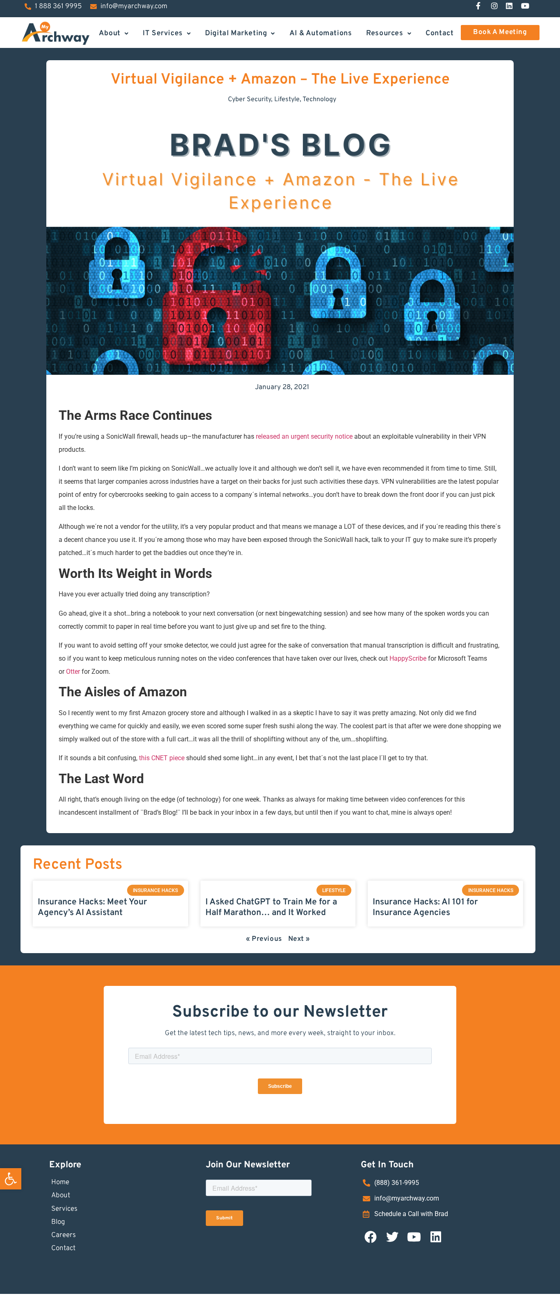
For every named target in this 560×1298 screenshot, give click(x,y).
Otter (73, 671)
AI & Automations (320, 33)
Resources (384, 33)
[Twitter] (392, 1237)
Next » (299, 939)
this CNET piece (161, 758)
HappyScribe (407, 658)
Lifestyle (287, 99)
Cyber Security (249, 99)
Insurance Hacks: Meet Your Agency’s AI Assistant (92, 907)
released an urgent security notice (304, 436)
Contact (439, 33)
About (110, 33)
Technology (319, 99)
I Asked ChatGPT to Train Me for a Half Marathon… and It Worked (271, 907)
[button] (10, 1178)
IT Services (163, 33)
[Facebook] (370, 1237)
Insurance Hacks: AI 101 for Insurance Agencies (425, 907)
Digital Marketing (236, 33)
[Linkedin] (436, 1237)
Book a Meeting (500, 32)
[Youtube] (414, 1237)
